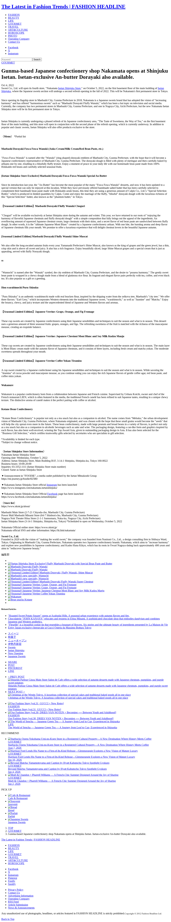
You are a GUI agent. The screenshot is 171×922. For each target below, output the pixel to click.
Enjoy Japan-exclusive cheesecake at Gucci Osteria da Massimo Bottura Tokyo (49, 627)
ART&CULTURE (18, 29)
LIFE (11, 20)
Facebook (13, 47)
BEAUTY (13, 17)
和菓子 (12, 637)
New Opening (15, 653)
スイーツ (13, 633)
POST (11, 665)
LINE (11, 671)
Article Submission (18, 904)
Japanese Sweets (17, 656)
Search (37, 59)
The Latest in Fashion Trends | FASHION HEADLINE (63, 7)
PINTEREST (15, 668)
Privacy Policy (15, 889)
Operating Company (19, 38)
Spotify (12, 884)
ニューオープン (17, 640)
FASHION (14, 14)
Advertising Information (20, 895)
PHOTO (12, 35)
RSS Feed (13, 901)
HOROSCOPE (16, 32)
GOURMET (15, 23)
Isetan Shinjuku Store (69, 88)
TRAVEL (13, 26)
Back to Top (7, 919)
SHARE (12, 662)
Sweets (12, 647)
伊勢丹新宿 (14, 644)
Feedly (11, 881)
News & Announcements (21, 907)
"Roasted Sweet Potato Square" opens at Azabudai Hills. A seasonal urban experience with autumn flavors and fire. (68, 615)
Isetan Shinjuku (16, 650)
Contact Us (14, 41)
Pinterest (12, 878)
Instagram (13, 53)
